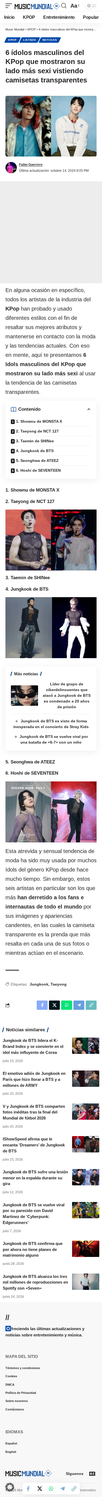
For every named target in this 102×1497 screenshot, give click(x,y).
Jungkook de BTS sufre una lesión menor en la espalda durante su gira (35, 1178)
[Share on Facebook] (28, 1488)
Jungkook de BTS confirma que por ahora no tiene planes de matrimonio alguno (33, 1249)
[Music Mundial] (37, 5)
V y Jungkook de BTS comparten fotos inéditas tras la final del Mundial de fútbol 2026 (34, 1112)
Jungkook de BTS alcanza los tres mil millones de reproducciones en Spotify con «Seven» (35, 1282)
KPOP (12, 39)
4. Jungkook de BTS (35, 451)
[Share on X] (39, 1488)
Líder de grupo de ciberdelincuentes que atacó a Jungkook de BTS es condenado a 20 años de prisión (67, 695)
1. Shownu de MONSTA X (39, 421)
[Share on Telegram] (62, 1488)
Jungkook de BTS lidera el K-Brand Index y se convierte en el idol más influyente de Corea (33, 1046)
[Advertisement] (51, 232)
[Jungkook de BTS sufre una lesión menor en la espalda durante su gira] (85, 1177)
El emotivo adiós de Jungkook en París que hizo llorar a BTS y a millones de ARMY (34, 1079)
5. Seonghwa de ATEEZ (37, 460)
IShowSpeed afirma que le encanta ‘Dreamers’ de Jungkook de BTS (34, 1145)
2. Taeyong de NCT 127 (37, 431)
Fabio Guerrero (30, 165)
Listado (29, 39)
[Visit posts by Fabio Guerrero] (11, 167)
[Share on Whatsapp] (51, 1488)
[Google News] (92, 1473)
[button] (10, 5)
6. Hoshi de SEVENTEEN (38, 470)
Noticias (49, 39)
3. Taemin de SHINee (35, 441)
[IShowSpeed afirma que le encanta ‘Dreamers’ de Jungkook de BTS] (85, 1144)
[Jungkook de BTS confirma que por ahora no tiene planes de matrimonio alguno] (85, 1249)
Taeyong (59, 984)
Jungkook (39, 984)
